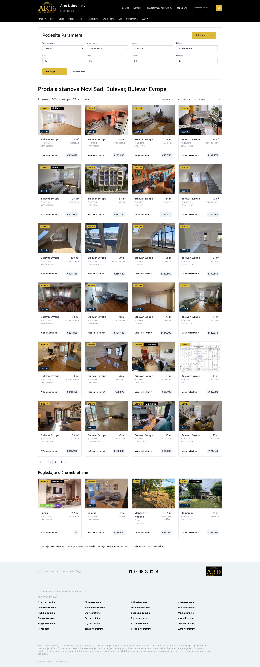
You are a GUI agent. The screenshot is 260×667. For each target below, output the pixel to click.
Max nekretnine (186, 618)
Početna (125, 7)
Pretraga (54, 71)
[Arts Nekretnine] (47, 8)
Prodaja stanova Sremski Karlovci (113, 546)
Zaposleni (182, 7)
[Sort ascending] (174, 99)
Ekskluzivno (93, 18)
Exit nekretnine (92, 618)
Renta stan (43, 628)
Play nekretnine (139, 618)
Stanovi (42, 18)
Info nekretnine (186, 602)
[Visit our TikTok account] (157, 571)
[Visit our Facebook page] (130, 571)
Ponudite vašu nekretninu (159, 7)
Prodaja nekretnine (141, 628)
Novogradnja (132, 18)
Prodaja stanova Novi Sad (53, 546)
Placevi (71, 18)
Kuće (52, 18)
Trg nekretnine (92, 623)
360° (144, 18)
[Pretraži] (219, 8)
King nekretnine (46, 623)
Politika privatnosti (49, 571)
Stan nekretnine (46, 618)
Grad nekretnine (46, 602)
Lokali (61, 18)
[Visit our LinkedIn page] (151, 571)
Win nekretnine (186, 613)
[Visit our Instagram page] (135, 571)
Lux (120, 18)
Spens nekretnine (140, 613)
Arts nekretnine (139, 623)
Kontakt (137, 7)
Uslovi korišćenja (71, 571)
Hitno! (81, 18)
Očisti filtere (79, 71)
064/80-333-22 (67, 11)
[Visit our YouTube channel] (141, 571)
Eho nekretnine (92, 613)
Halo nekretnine (186, 607)
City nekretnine (92, 602)
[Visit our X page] (146, 571)
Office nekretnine (140, 607)
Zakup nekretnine (93, 628)
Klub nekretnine (46, 613)
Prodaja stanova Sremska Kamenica (147, 546)
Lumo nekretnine (187, 628)
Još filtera (204, 35)
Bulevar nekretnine (94, 607)
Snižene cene (108, 18)
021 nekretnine (139, 602)
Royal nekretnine (47, 607)
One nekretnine (186, 623)
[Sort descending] (179, 99)
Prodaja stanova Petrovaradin (81, 546)
